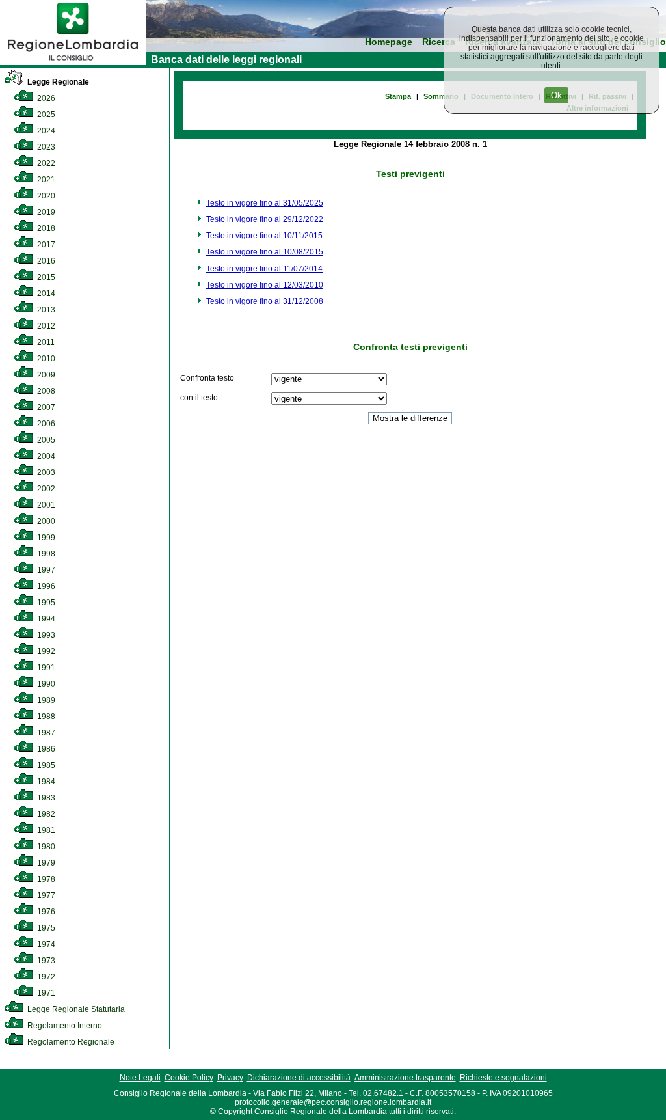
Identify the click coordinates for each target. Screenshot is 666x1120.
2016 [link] (45, 261)
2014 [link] (45, 293)
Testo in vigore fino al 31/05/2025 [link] (264, 203)
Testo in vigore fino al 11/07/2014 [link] (264, 268)
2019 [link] (45, 212)
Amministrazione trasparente (405, 1077)
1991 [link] (45, 667)
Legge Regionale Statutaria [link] (75, 1009)
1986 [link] (45, 749)
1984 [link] (45, 781)
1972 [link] (45, 976)
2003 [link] (45, 472)
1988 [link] (45, 716)
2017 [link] (45, 244)
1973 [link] (45, 960)
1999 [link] (45, 537)
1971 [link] (45, 993)
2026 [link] (45, 98)
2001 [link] (45, 505)
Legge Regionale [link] (57, 82)
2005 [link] (45, 439)
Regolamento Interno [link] (63, 1025)
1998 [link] (45, 553)
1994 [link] (45, 618)
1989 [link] (45, 700)
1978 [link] (45, 879)
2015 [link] (45, 277)
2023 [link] (45, 147)
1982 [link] (45, 814)
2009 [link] (45, 374)
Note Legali (140, 1077)
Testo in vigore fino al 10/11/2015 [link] (264, 235)
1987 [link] (45, 732)
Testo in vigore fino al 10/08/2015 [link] (264, 251)
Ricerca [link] (438, 42)
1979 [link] (45, 862)
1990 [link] (45, 684)
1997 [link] (45, 570)
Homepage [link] (388, 42)
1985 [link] (45, 765)
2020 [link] (45, 195)
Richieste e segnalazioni (503, 1077)
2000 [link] (45, 521)
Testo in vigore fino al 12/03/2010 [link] (264, 285)
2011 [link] (45, 342)
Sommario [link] (441, 96)
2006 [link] (45, 423)
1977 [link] (45, 895)
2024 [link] (45, 130)
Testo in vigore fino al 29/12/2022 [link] (264, 219)
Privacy (230, 1077)
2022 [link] (45, 163)
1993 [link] (45, 635)
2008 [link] (45, 391)
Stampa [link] (398, 96)
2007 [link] (45, 407)
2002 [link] (45, 488)
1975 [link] (45, 928)
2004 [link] (45, 456)
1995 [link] (45, 602)
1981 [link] (45, 830)
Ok (556, 95)
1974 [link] (45, 944)
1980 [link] (45, 846)
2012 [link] (45, 326)
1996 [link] (45, 586)
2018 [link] (45, 228)
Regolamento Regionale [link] (69, 1041)
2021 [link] (45, 179)
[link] (73, 62)
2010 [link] (45, 358)
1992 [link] (45, 651)
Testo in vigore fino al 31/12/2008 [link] (264, 301)
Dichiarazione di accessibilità (299, 1077)
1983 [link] (45, 797)
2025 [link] (45, 114)
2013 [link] (45, 309)
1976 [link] (45, 911)
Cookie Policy (189, 1077)
